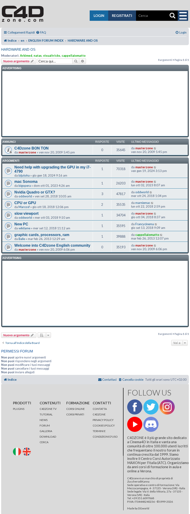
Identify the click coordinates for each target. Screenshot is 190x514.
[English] (27, 451)
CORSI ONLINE (75, 409)
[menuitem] (41, 32)
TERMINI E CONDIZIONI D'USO (105, 433)
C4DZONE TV (48, 409)
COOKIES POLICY (104, 425)
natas (38, 55)
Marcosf (24, 207)
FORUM (45, 425)
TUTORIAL (46, 414)
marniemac (142, 203)
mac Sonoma (26, 182)
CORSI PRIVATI (75, 414)
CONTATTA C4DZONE (100, 411)
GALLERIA (46, 431)
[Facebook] (134, 406)
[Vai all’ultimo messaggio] (155, 148)
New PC (21, 224)
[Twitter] (150, 406)
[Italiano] (17, 451)
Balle (22, 239)
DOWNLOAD (48, 436)
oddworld (25, 196)
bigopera (25, 185)
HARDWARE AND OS (18, 49)
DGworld (143, 508)
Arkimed (26, 55)
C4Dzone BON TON (31, 148)
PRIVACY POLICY (103, 420)
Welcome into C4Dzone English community (52, 245)
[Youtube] (134, 424)
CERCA (44, 442)
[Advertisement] (95, 103)
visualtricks (51, 55)
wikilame (24, 228)
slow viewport (26, 213)
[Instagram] (167, 406)
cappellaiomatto (74, 55)
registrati (122, 15)
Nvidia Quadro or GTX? (34, 192)
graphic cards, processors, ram (41, 235)
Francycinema (144, 224)
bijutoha (24, 175)
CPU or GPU (25, 203)
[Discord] (150, 424)
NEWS (44, 420)
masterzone (27, 152)
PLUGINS (18, 409)
